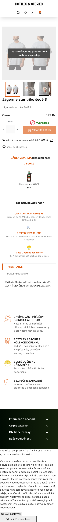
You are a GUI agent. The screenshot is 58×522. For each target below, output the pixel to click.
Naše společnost (20, 438)
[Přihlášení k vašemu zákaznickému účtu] (32, 12)
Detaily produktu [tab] (17, 273)
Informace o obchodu (22, 419)
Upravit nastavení (11, 513)
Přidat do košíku (41, 130)
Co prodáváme (18, 425)
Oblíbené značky (19, 432)
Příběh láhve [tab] (15, 267)
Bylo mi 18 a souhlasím (18, 519)
